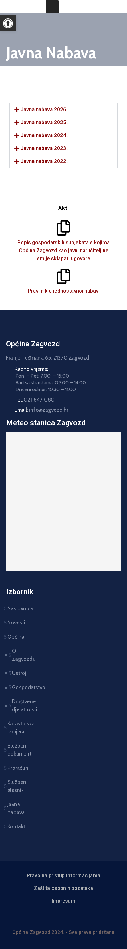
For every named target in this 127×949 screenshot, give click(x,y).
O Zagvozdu (16, 655)
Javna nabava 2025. (44, 122)
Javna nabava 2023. (44, 148)
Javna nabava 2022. (44, 161)
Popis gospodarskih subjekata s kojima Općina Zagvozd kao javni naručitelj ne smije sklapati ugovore (63, 250)
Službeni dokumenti (18, 750)
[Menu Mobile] (52, 6)
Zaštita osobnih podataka (63, 888)
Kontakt (16, 826)
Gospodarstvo (16, 687)
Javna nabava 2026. (44, 109)
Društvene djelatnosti (16, 705)
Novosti (16, 623)
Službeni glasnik (17, 786)
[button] (63, 109)
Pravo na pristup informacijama (63, 875)
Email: (41, 410)
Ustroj (16, 673)
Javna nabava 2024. (44, 135)
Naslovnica (18, 608)
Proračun (17, 768)
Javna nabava (16, 808)
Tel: (34, 400)
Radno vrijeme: (31, 369)
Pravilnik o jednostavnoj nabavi (64, 291)
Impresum (63, 901)
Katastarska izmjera (18, 728)
